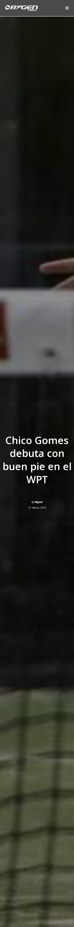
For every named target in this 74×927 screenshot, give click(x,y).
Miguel (39, 502)
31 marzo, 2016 (37, 507)
